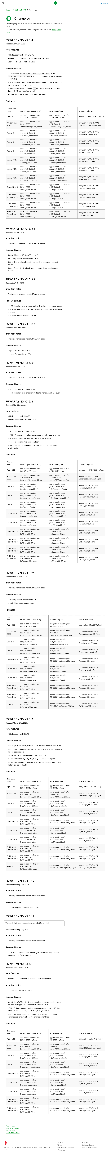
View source (10, 1126)
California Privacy (88, 1145)
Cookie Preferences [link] (89, 1148)
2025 (54, 30)
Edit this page (10, 1130)
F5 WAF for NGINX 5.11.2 (20, 881)
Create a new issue (13, 1133)
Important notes (13, 238)
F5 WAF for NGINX (19, 10)
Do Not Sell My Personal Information (65, 1149)
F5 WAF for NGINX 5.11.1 (20, 916)
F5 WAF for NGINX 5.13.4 (20, 228)
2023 (8, 32)
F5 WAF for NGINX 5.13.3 (20, 279)
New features (12, 50)
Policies (85, 1142)
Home (8, 10)
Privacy (59, 1145)
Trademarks (61, 1142)
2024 (59, 30)
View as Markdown (12, 1128)
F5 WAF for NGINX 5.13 (19, 401)
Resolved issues (13, 68)
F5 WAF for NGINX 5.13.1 (20, 363)
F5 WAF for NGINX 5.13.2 (20, 324)
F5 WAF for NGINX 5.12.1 (20, 573)
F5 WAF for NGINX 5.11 (19, 964)
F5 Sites (104, 3)
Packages (10, 101)
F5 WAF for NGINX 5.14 (19, 40)
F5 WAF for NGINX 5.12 (19, 719)
